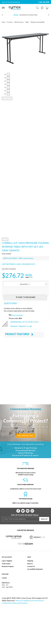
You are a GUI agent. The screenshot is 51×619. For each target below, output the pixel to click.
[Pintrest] (27, 511)
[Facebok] (18, 511)
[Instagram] (32, 511)
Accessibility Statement (35, 569)
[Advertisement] (25, 371)
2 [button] (8, 78)
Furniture (10, 22)
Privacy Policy (37, 600)
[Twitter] (23, 511)
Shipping (30, 561)
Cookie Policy (7, 603)
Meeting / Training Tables (37, 22)
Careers (4, 578)
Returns (30, 564)
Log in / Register (7, 561)
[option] (25, 48)
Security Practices (21, 603)
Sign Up (44, 519)
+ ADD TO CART (25, 291)
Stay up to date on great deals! (25, 515)
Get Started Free (25, 435)
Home (3, 22)
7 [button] (8, 94)
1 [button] (8, 74)
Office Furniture (18, 22)
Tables (27, 22)
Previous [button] (7, 98)
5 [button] (8, 87)
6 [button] (8, 91)
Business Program (8, 566)
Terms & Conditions (23, 600)
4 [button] (8, 84)
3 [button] (8, 81)
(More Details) (28, 258)
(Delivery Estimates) (9, 269)
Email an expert (17, 315)
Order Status (6, 564)
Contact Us (31, 566)
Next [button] (5, 239)
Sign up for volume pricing (11, 2)
